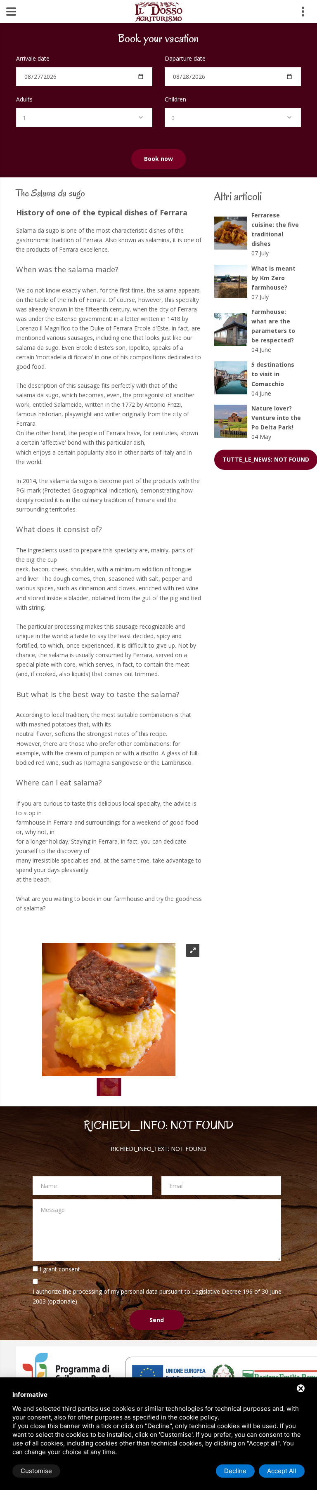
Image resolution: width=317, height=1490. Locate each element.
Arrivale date (33, 58)
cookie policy (198, 1417)
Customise (36, 1471)
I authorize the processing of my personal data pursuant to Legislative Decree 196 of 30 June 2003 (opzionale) (157, 1296)
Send (156, 1320)
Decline (235, 1471)
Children (175, 99)
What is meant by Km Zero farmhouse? (273, 277)
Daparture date (185, 58)
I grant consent (60, 1269)
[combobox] (84, 117)
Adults (24, 99)
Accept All (281, 1471)
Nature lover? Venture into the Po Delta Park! (276, 417)
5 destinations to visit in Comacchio (272, 374)
